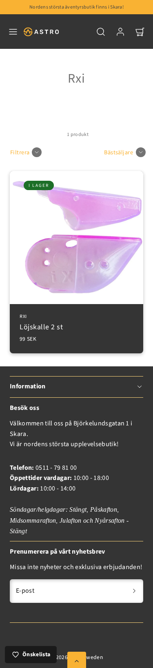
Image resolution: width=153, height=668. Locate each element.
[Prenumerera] (134, 591)
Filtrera (19, 152)
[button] (13, 32)
